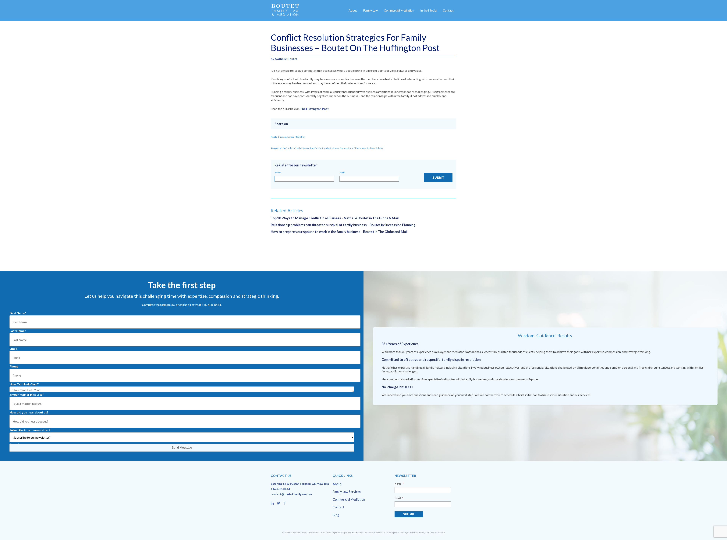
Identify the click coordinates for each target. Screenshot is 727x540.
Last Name (17, 331)
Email (342, 172)
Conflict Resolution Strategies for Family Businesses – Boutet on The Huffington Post (355, 42)
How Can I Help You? (24, 384)
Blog (336, 515)
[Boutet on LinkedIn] (274, 503)
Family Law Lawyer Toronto (432, 532)
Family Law (370, 10)
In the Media (428, 10)
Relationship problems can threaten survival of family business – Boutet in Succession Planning (343, 225)
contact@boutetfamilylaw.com (291, 494)
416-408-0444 (280, 489)
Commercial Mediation (399, 10)
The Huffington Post (314, 108)
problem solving (375, 148)
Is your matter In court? (26, 394)
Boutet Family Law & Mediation (304, 532)
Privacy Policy (327, 532)
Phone (13, 366)
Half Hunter (357, 532)
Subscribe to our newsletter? (29, 430)
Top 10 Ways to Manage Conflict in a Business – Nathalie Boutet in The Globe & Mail (335, 218)
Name (278, 172)
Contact (448, 10)
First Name (17, 313)
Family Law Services (347, 492)
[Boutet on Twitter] (280, 503)
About (353, 10)
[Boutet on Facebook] (286, 503)
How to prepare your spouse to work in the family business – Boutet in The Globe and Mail (339, 232)
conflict (289, 148)
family (317, 148)
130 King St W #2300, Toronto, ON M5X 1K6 (300, 483)
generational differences (353, 148)
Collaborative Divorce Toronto (378, 532)
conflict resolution (304, 148)
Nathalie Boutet (286, 59)
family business (330, 148)
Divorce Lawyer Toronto (405, 532)
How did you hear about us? (28, 412)
